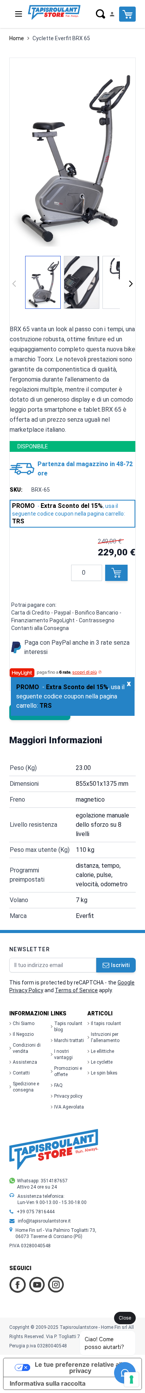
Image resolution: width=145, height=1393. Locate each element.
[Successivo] (130, 283)
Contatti (21, 1073)
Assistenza (25, 1062)
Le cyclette (102, 1062)
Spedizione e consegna (26, 1087)
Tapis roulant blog (68, 1026)
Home (16, 38)
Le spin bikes (104, 1073)
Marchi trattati (69, 1040)
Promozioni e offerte (68, 1071)
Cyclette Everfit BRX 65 (61, 38)
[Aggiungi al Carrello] (116, 573)
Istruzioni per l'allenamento (105, 1037)
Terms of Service (76, 990)
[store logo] (54, 12)
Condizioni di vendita (27, 1048)
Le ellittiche (102, 1051)
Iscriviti (120, 965)
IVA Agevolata (69, 1107)
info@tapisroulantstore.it (44, 1221)
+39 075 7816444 (36, 1211)
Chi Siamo (23, 1023)
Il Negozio (23, 1034)
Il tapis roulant (106, 1023)
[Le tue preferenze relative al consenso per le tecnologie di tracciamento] (131, 1379)
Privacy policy (68, 1096)
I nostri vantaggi (63, 1054)
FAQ (58, 1085)
